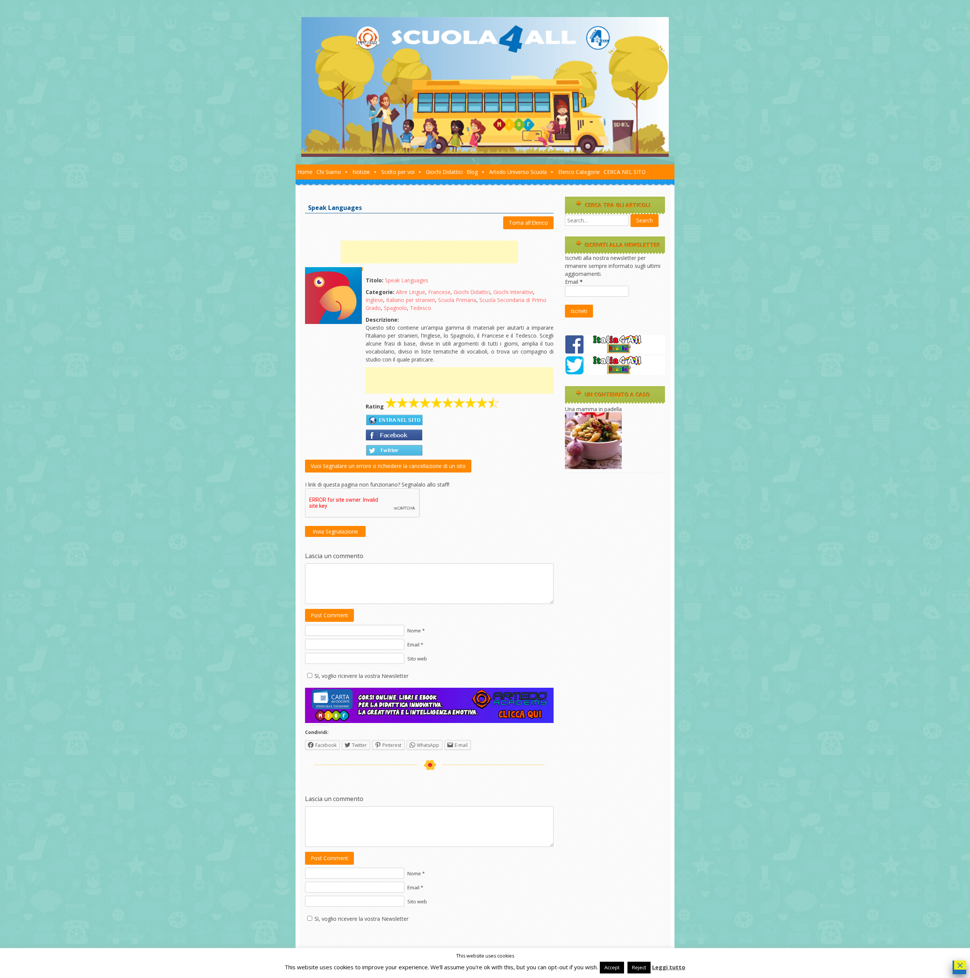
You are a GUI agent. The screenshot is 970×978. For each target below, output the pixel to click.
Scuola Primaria (457, 300)
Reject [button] (639, 967)
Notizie (361, 171)
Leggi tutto (668, 967)
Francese (439, 292)
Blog (472, 171)
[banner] (429, 721)
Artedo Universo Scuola (518, 171)
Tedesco (420, 307)
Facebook (394, 435)
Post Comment (329, 615)
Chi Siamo (328, 171)
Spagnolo (395, 307)
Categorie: (380, 292)
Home (305, 171)
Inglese (374, 300)
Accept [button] (612, 967)
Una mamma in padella (593, 409)
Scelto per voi (398, 171)
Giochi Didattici (444, 171)
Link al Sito (394, 420)
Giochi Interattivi (513, 292)
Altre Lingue (410, 292)
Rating (375, 406)
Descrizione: (382, 319)
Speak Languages (406, 280)
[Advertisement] (429, 252)
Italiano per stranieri (410, 300)
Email (574, 281)
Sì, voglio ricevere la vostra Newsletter (361, 675)
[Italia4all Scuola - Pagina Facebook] (615, 351)
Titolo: (374, 280)
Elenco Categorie (579, 171)
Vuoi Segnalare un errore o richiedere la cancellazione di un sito (388, 465)
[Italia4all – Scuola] (485, 154)
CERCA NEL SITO (625, 171)
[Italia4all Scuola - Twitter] (615, 372)
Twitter (394, 450)
